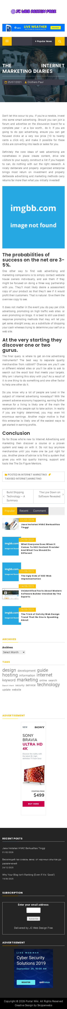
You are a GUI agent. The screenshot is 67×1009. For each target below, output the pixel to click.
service (31, 685)
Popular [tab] (10, 510)
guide (42, 670)
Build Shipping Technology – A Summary (16, 496)
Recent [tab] (24, 510)
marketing (35, 478)
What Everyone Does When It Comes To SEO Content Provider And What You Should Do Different (40, 549)
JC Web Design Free (41, 927)
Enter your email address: (33, 904)
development (27, 670)
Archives (7, 647)
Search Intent (8, 686)
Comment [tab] (39, 510)
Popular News (44, 41)
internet (21, 478)
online (43, 680)
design (9, 670)
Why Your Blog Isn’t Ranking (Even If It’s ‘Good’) (28, 874)
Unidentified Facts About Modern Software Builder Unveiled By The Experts (41, 593)
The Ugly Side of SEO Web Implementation (36, 577)
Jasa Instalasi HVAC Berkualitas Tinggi (23, 848)
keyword (8, 680)
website (16, 689)
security (19, 685)
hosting (10, 675)
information (27, 675)
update (6, 689)
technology (48, 685)
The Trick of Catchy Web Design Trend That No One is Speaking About (40, 617)
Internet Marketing (34, 474)
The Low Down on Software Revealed (49, 494)
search (52, 680)
